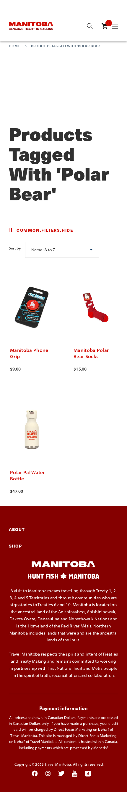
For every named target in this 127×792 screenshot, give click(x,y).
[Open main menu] (115, 28)
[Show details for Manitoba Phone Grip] (31, 305)
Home (14, 46)
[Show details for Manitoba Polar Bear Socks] (95, 305)
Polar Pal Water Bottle (27, 475)
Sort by (15, 248)
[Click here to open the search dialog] (90, 26)
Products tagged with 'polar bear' (65, 46)
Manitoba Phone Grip (29, 353)
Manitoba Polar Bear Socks (91, 353)
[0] (105, 30)
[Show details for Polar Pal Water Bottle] (31, 427)
